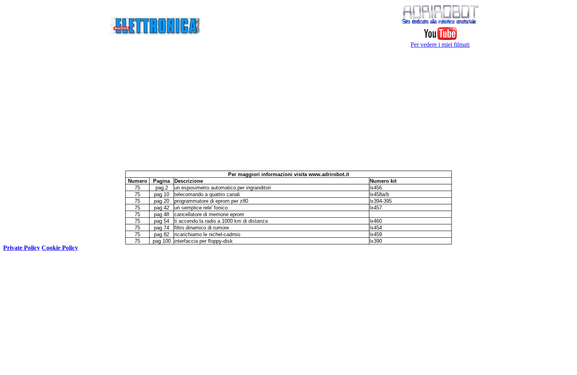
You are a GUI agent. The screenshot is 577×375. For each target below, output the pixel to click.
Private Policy (21, 247)
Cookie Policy (60, 247)
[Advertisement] (288, 109)
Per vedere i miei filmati (440, 44)
